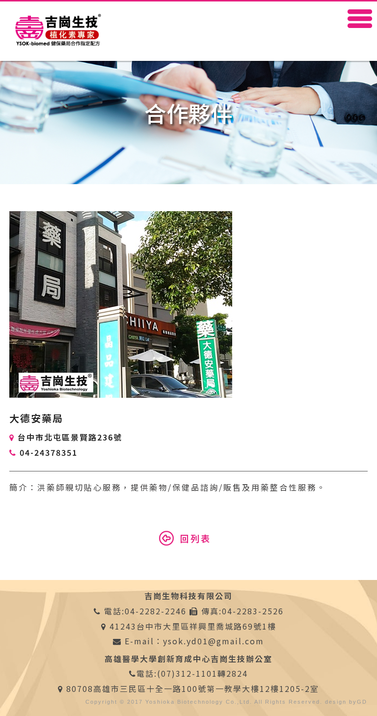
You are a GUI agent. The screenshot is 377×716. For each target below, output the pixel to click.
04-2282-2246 (156, 611)
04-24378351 (49, 452)
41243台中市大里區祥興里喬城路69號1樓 (192, 626)
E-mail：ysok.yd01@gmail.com (193, 641)
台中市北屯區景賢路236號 (70, 437)
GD (362, 702)
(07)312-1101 (187, 673)
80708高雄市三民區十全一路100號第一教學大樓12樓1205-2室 (192, 688)
